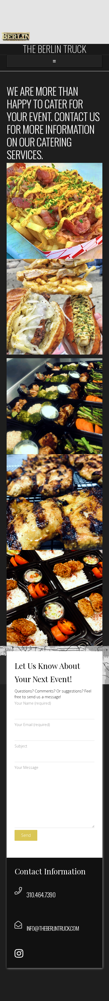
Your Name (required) (33, 703)
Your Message (26, 767)
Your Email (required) (32, 724)
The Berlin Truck (54, 48)
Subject (21, 746)
